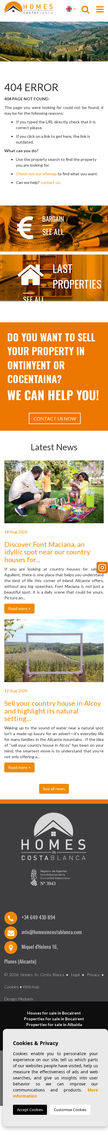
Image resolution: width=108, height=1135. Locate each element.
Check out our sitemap (36, 173)
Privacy (93, 974)
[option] (54, 41)
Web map (31, 986)
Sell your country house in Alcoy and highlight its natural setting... (52, 710)
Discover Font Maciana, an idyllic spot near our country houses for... (47, 552)
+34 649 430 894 (38, 917)
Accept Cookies (30, 1109)
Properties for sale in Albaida (54, 1024)
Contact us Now (54, 418)
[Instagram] (102, 567)
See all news (54, 788)
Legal (75, 974)
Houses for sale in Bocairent (54, 1012)
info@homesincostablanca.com (52, 932)
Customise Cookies (70, 1109)
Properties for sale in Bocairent (54, 1018)
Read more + (19, 608)
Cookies (11, 986)
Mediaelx (25, 998)
